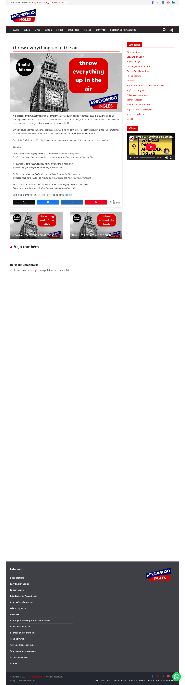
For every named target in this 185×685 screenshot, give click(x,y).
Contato (101, 29)
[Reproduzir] (130, 157)
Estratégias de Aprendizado (139, 66)
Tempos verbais (134, 99)
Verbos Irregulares (135, 114)
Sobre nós (73, 29)
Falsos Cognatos (135, 75)
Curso (26, 29)
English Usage (133, 61)
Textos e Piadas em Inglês (139, 104)
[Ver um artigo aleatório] (171, 29)
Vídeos (87, 29)
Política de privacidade (123, 29)
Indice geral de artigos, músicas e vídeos (146, 85)
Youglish (69, 194)
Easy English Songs (136, 56)
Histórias (131, 80)
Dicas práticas (133, 52)
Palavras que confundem (138, 95)
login (35, 270)
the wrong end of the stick (34, 235)
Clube (15, 29)
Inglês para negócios (136, 90)
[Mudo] (166, 157)
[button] (176, 676)
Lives (37, 29)
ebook (48, 29)
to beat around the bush (91, 235)
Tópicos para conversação (139, 109)
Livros (59, 29)
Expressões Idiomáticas (138, 71)
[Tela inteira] (171, 157)
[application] (151, 146)
